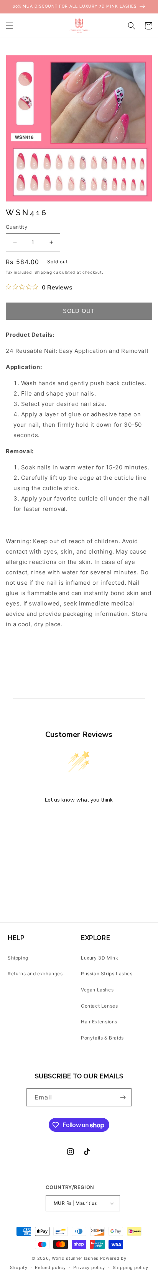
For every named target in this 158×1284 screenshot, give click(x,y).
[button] (9, 25)
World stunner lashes (76, 1258)
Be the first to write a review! (79, 819)
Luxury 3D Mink (99, 958)
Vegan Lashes (97, 990)
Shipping (43, 272)
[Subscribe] (122, 1097)
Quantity (16, 227)
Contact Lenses (99, 1006)
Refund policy (50, 1267)
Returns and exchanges (35, 973)
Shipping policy (130, 1267)
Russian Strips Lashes (107, 973)
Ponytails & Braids (102, 1038)
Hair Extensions (99, 1022)
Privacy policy (89, 1267)
